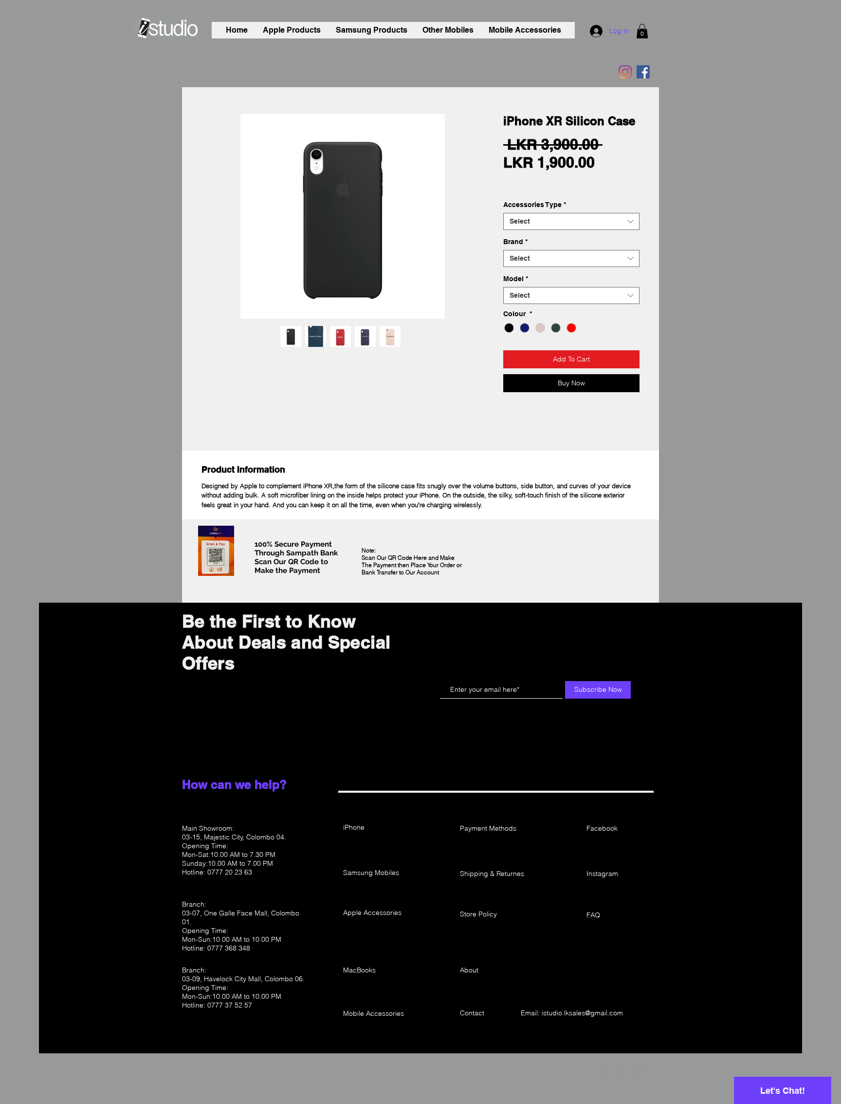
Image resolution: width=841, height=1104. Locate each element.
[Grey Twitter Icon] (621, 1071)
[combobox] (571, 295)
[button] (642, 31)
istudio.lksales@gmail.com (582, 1013)
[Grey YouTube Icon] (651, 1071)
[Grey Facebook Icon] (606, 1071)
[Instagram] (625, 71)
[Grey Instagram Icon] (636, 1071)
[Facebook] (643, 71)
